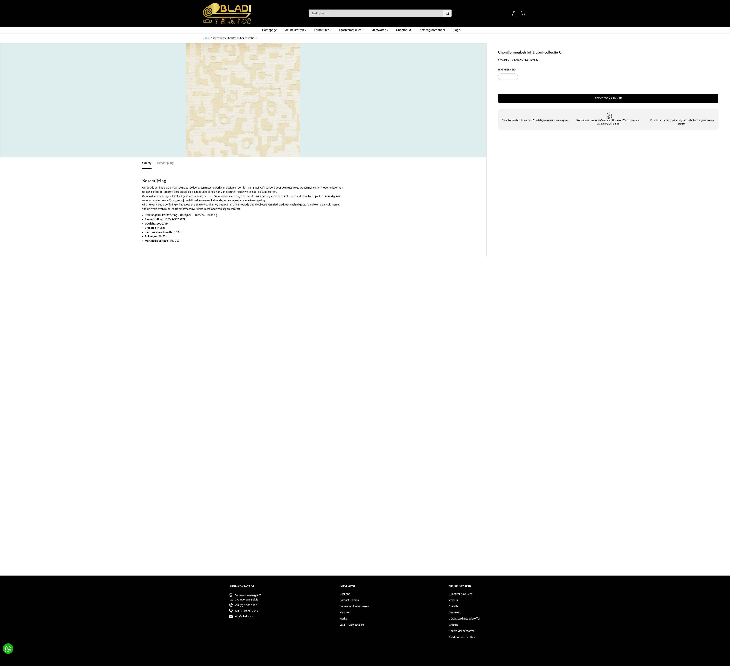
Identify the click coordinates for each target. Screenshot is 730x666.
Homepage (269, 30)
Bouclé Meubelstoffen (462, 630)
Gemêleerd (455, 612)
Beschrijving (165, 163)
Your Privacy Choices (352, 624)
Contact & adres (349, 600)
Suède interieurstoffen (462, 637)
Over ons (345, 594)
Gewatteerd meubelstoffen (465, 618)
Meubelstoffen (294, 30)
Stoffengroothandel (432, 30)
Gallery (147, 163)
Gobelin (453, 624)
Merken (344, 618)
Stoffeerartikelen (350, 30)
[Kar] (523, 13)
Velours (453, 600)
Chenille (453, 606)
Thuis (206, 38)
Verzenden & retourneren (354, 606)
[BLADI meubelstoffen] (227, 13)
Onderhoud (403, 30)
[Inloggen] (514, 13)
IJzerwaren (379, 30)
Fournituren (322, 30)
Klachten (345, 612)
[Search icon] (447, 13)
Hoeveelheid (507, 69)
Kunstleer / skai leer (460, 594)
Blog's (456, 30)
